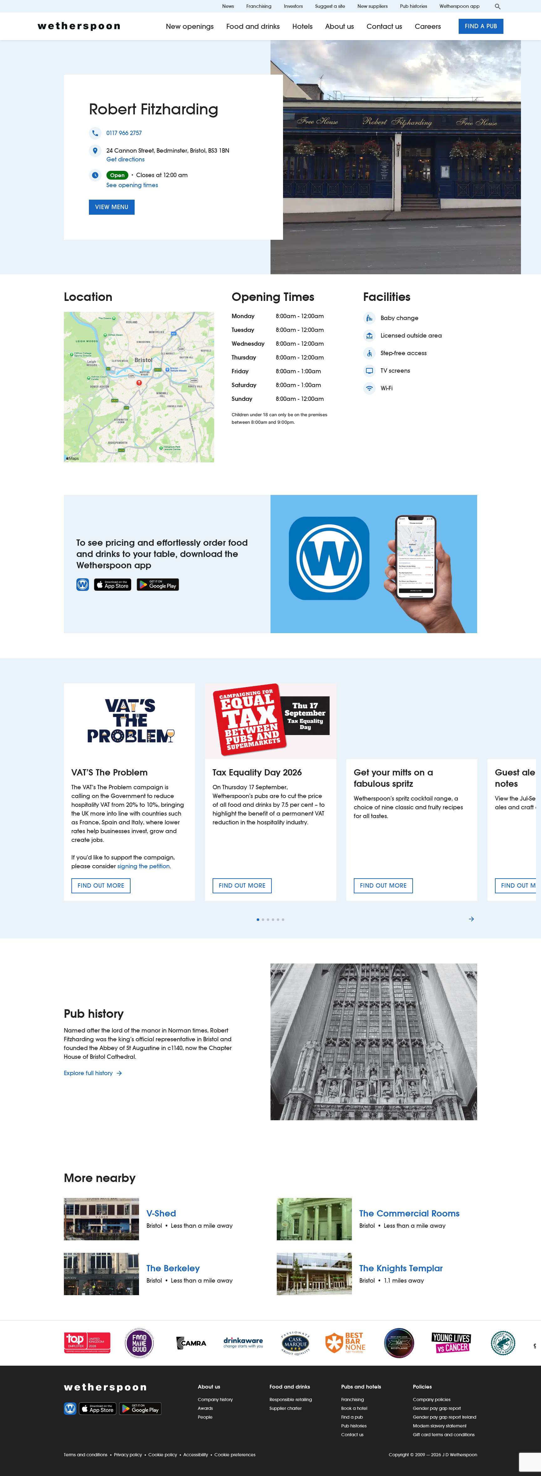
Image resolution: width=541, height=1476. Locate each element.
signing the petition (143, 866)
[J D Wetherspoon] (79, 26)
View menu (111, 207)
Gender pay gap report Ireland (444, 1417)
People (205, 1417)
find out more (104, 887)
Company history (215, 1399)
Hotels (302, 26)
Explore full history (89, 1073)
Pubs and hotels (361, 1386)
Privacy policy (128, 1455)
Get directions (125, 159)
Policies (422, 1386)
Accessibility (195, 1455)
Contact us (384, 26)
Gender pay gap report (437, 1408)
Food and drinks (253, 26)
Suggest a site (330, 6)
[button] (258, 919)
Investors (293, 6)
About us (339, 26)
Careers (428, 26)
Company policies (432, 1399)
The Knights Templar (401, 1268)
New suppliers (373, 6)
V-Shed (161, 1213)
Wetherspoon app (460, 6)
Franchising (258, 6)
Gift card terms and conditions (444, 1434)
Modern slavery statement (439, 1426)
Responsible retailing (291, 1399)
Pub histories (413, 6)
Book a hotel (354, 1408)
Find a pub (481, 26)
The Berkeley (173, 1268)
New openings (190, 26)
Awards (205, 1408)
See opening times (132, 185)
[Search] (497, 6)
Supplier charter (285, 1408)
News (228, 6)
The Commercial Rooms (409, 1213)
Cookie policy (162, 1455)
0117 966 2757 (124, 133)
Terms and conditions (85, 1455)
